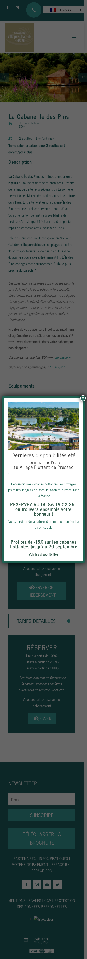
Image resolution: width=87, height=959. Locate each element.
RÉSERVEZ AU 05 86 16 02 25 (42, 504)
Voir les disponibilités (43, 554)
